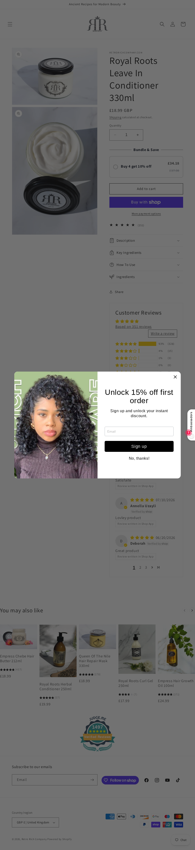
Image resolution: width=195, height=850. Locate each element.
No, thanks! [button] (139, 458)
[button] (175, 377)
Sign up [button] (139, 446)
